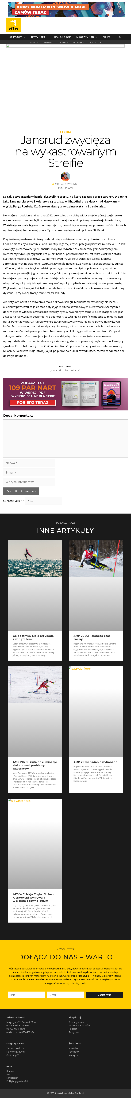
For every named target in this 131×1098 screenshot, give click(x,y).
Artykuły (15, 37)
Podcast (73, 1028)
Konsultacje (62, 37)
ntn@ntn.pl (11, 1032)
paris (71, 370)
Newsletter (95, 42)
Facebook (63, 42)
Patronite (49, 42)
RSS (8, 1074)
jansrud (54, 370)
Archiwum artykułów (79, 1025)
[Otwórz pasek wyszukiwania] (120, 37)
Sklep (106, 37)
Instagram (78, 42)
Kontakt (10, 1071)
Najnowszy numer (15, 1051)
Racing (65, 132)
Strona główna (76, 1022)
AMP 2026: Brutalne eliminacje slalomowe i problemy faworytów (35, 765)
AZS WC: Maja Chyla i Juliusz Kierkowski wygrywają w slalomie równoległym (33, 897)
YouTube (34, 42)
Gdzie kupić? (12, 1055)
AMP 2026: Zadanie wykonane (95, 762)
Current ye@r (13, 501)
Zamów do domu (15, 1048)
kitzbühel (64, 370)
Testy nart (38, 37)
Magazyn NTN (85, 37)
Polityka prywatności (17, 1081)
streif (77, 370)
